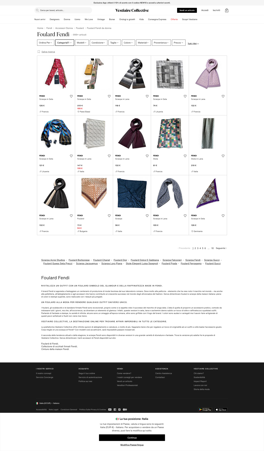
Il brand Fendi (47, 291)
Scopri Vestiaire (189, 19)
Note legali (53, 409)
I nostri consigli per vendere (129, 377)
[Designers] (62, 19)
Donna (67, 19)
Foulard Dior (120, 260)
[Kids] (146, 19)
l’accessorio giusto (213, 327)
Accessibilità (41, 409)
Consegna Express (157, 19)
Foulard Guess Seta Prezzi (57, 263)
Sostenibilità (199, 377)
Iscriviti (216, 10)
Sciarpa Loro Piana (111, 263)
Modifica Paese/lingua (132, 444)
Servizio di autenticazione (90, 377)
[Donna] (72, 19)
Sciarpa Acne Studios (53, 260)
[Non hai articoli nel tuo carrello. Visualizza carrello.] (227, 10)
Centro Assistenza (163, 373)
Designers (54, 19)
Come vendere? (124, 373)
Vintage (101, 19)
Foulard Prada (169, 263)
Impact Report (200, 381)
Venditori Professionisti (127, 385)
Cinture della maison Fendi (55, 349)
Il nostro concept (43, 373)
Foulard (80, 28)
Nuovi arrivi (39, 19)
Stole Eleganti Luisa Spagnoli (142, 263)
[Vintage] (107, 19)
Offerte (174, 19)
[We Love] (95, 19)
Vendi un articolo (187, 10)
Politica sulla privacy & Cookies (92, 409)
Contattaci (160, 377)
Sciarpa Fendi (192, 260)
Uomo (77, 19)
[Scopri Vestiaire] (199, 19)
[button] (227, 10)
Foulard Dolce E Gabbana (145, 260)
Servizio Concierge (44, 377)
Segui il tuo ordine (87, 373)
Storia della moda (202, 389)
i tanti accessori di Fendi (88, 338)
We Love (89, 19)
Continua (132, 437)
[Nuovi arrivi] (47, 19)
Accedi (204, 10)
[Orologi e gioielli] (137, 19)
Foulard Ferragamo (191, 263)
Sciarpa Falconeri (172, 260)
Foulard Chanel (101, 260)
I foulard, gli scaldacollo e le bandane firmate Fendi (64, 307)
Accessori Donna (64, 28)
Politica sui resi (85, 381)
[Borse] (117, 19)
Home (40, 28)
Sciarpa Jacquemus (87, 263)
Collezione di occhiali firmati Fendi (59, 346)
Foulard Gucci (213, 263)
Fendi (49, 28)
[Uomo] (82, 19)
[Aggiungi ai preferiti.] (71, 96)
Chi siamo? (199, 373)
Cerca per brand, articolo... (52, 10)
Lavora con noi (200, 385)
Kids (141, 19)
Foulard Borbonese (79, 260)
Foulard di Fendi (49, 343)
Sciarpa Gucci (212, 260)
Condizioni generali (69, 409)
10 (212, 248)
